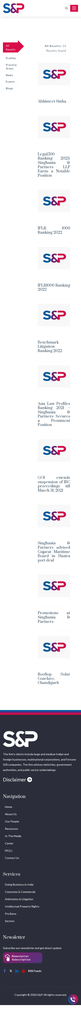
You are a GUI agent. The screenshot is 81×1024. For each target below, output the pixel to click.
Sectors (10, 921)
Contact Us (12, 858)
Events (10, 81)
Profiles (11, 58)
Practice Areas (11, 66)
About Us (11, 814)
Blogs (9, 88)
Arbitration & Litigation (19, 899)
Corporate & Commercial (20, 891)
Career (9, 843)
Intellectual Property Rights (22, 906)
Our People (12, 821)
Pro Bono (10, 913)
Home (8, 806)
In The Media (13, 836)
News (9, 75)
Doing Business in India (19, 884)
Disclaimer (15, 779)
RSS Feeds (34, 971)
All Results (11, 47)
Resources (11, 828)
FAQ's (8, 850)
